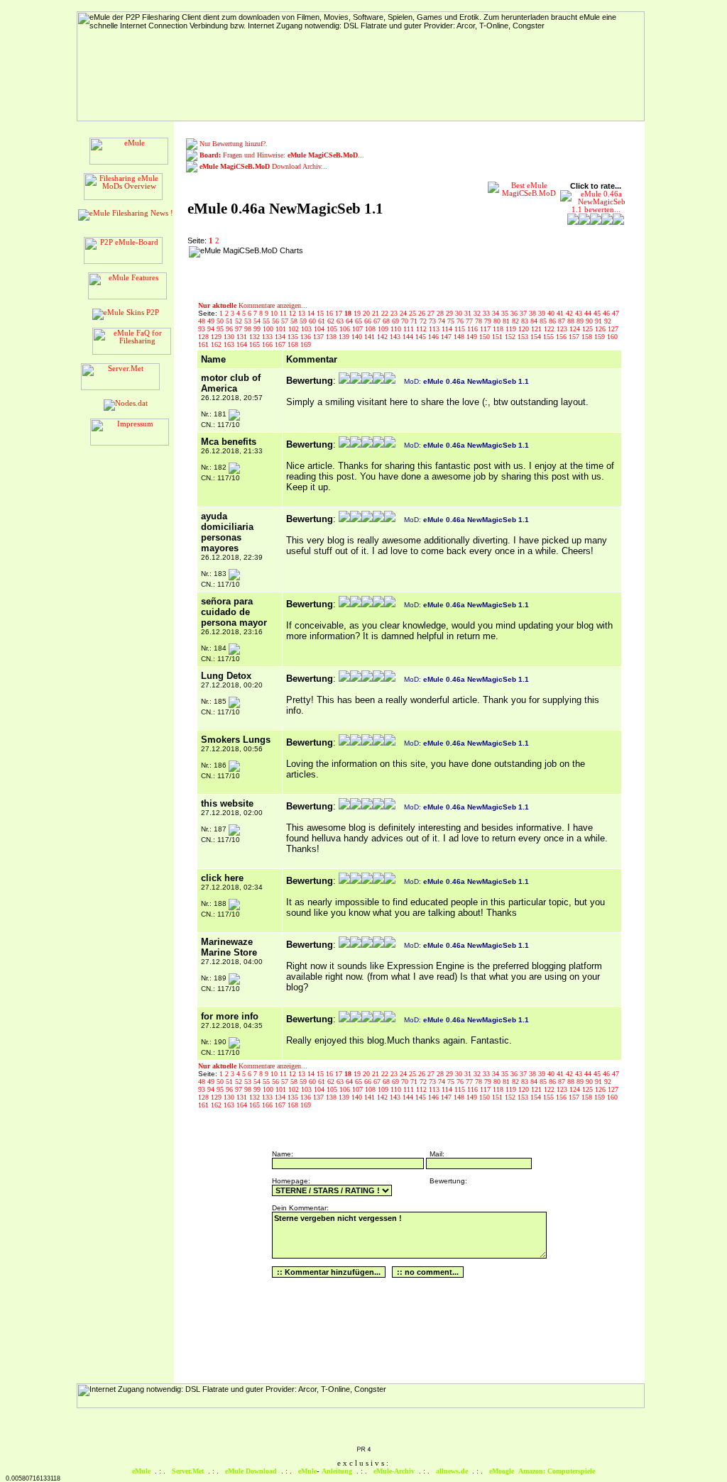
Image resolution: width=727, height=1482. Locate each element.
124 (575, 329)
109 (384, 329)
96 (230, 329)
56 (276, 321)
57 (285, 321)
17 (339, 313)
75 (452, 321)
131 (242, 337)
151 (498, 337)
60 (313, 321)
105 (333, 329)
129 (217, 337)
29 (450, 313)
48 (202, 321)
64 (350, 321)
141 (370, 337)
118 (499, 329)
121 (537, 329)
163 (230, 344)
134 (281, 337)
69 (396, 321)
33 (487, 313)
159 (600, 337)
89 (581, 321)
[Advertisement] (399, 267)
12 (293, 313)
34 (496, 313)
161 (204, 344)
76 (461, 321)
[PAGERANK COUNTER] (363, 1450)
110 (396, 329)
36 (515, 313)
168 (294, 344)
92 (607, 321)
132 (255, 337)
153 (524, 337)
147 (447, 337)
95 (221, 329)
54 (258, 321)
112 (422, 329)
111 (409, 329)
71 (415, 321)
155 (549, 337)
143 (396, 337)
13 (302, 313)
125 (588, 329)
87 (562, 321)
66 (368, 321)
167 (281, 344)
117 (486, 329)
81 (507, 321)
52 (239, 321)
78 (479, 321)
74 (442, 321)
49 (212, 321)
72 (424, 321)
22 (385, 313)
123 (563, 329)
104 (320, 329)
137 (319, 337)
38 (533, 313)
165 (255, 344)
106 (345, 329)
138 (332, 337)
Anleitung (337, 1471)
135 (294, 337)
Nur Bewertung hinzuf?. (233, 144)
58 (295, 321)
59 (304, 321)
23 (395, 313)
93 (202, 329)
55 (267, 321)
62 (332, 321)
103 (307, 329)
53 (248, 321)
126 (601, 329)
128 (204, 337)
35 (505, 313)
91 (599, 321)
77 (470, 321)
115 (460, 329)
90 (590, 321)
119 (511, 329)
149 (472, 337)
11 (284, 313)
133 (268, 337)
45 (598, 313)
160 (612, 337)
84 (535, 321)
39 (542, 313)
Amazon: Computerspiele (556, 1471)
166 (268, 344)
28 (441, 313)
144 (409, 337)
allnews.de (452, 1471)
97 (239, 329)
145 (421, 337)
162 (217, 344)
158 (587, 337)
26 (422, 313)
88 (571, 321)
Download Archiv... (263, 166)
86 (553, 321)
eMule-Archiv (394, 1471)
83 (525, 321)
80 (498, 321)
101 (281, 329)
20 (367, 313)
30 (459, 313)
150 (485, 337)
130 (230, 337)
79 (488, 321)
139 (345, 337)
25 (413, 313)
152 (511, 337)
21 (376, 313)
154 (536, 337)
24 (404, 313)
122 (550, 329)
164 (242, 344)
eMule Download (251, 1471)
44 (589, 313)
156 (562, 337)
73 (433, 321)
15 (321, 313)
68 (387, 321)
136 (306, 337)
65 (359, 321)
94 (212, 329)
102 (294, 329)
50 (221, 321)
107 (358, 329)
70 (405, 321)
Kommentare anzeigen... (252, 305)
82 (516, 321)
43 (579, 313)
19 (358, 313)
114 (448, 329)
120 (524, 329)
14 (312, 313)
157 (575, 337)
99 (258, 329)
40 (552, 313)
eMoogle (501, 1471)
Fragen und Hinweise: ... (281, 155)
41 (561, 313)
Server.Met (188, 1471)
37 (524, 313)
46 (607, 313)
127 (613, 329)
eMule (141, 1471)
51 (230, 321)
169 (305, 344)
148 (460, 337)
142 (383, 337)
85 (544, 321)
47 (615, 313)
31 (469, 313)
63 (341, 321)
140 (357, 337)
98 (248, 329)
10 (275, 313)
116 (473, 329)
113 (435, 329)
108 (371, 329)
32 (478, 313)
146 (434, 337)
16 (330, 313)
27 (432, 313)
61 (322, 321)
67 (378, 321)
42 (570, 313)
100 (269, 329)
